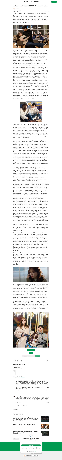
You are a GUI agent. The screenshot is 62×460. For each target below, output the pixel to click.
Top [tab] (14, 414)
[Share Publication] (50, 2)
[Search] (48, 2)
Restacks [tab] (19, 367)
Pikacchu (17, 376)
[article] (31, 419)
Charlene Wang (18, 396)
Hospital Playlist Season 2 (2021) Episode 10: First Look (25, 431)
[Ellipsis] (48, 376)
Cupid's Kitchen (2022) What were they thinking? (24, 424)
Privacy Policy (38, 448)
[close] (40, 434)
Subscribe (54, 1)
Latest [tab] (17, 414)
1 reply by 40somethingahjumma (22, 392)
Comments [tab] (15, 367)
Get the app (36, 455)
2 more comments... (16, 409)
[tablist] (17, 368)
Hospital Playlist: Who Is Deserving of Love (22, 417)
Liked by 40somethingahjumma (21, 377)
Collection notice (39, 453)
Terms (35, 453)
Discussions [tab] (21, 414)
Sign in (59, 1)
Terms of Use (36, 447)
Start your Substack (28, 455)
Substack (26, 457)
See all (15, 438)
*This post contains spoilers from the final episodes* (22, 425)
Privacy (32, 453)
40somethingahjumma (21, 420)
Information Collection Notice (30, 448)
